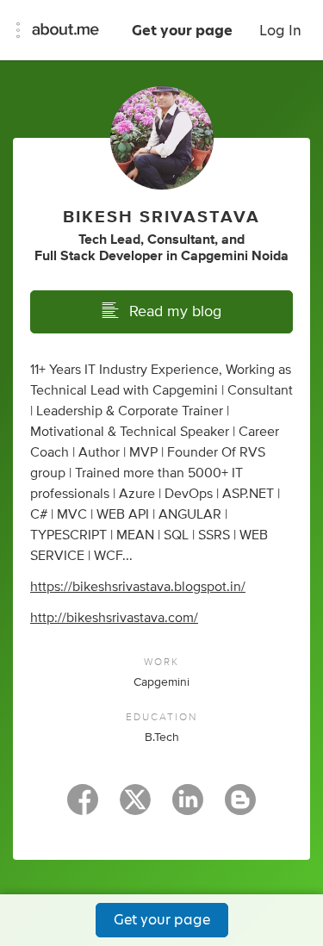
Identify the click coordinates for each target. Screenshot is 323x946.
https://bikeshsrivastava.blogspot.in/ (137, 587)
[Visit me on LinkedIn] (187, 807)
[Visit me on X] (135, 807)
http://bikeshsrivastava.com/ (114, 618)
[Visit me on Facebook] (82, 807)
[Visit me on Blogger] (240, 807)
